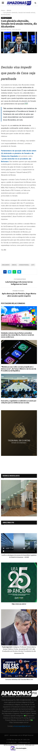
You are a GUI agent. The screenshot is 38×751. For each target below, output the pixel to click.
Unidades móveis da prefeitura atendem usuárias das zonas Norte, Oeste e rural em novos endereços (17, 335)
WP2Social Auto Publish (10, 745)
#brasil (14, 264)
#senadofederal (24, 264)
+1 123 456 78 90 (11, 742)
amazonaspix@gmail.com (22, 726)
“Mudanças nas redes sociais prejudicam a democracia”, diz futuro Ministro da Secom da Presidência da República (18, 369)
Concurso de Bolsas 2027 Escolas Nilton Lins (19, 679)
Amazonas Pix (8, 523)
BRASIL (3, 17)
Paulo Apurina (7, 29)
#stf (32, 264)
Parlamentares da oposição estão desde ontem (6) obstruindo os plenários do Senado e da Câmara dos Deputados (18, 153)
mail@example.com (24, 742)
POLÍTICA (9, 17)
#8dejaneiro (5, 264)
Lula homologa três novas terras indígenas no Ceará (19, 283)
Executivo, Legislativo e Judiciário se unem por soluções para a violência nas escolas (18, 402)
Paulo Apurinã (7, 647)
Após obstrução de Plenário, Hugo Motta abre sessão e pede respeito (19, 295)
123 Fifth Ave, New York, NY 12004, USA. (18, 739)
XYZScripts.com (29, 745)
